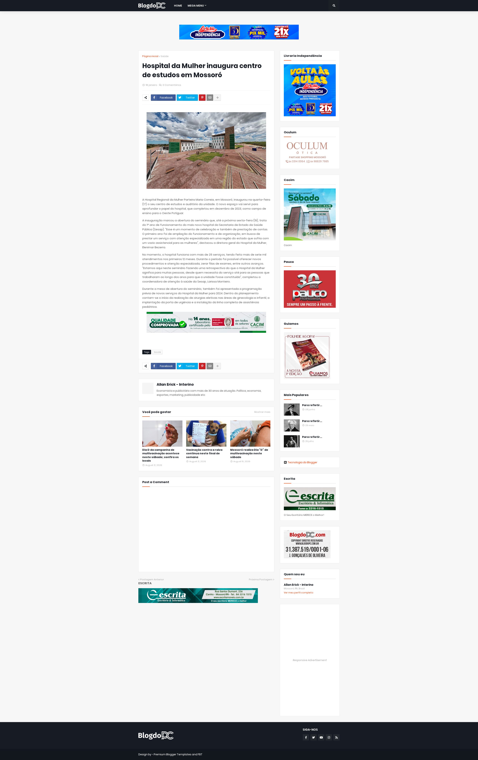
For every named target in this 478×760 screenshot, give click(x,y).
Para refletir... (312, 405)
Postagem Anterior (152, 579)
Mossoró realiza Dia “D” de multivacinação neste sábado (249, 453)
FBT (200, 754)
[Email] (210, 97)
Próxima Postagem (260, 579)
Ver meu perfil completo (298, 592)
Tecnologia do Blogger (302, 462)
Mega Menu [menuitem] (196, 5)
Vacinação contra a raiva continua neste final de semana (204, 453)
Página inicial (150, 56)
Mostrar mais (262, 412)
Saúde (165, 56)
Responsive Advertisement (310, 660)
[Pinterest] (202, 97)
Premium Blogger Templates (172, 754)
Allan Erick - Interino (175, 384)
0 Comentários (172, 85)
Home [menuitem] (178, 5)
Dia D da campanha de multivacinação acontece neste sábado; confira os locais (160, 455)
